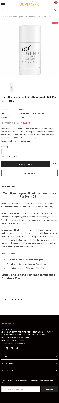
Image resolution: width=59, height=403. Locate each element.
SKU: (3, 113)
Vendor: (4, 110)
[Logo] (30, 3)
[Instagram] (7, 348)
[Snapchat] (17, 348)
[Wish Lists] (54, 164)
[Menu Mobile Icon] (3, 3)
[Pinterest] (12, 348)
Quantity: (5, 147)
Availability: (5, 117)
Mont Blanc (23, 110)
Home (3, 17)
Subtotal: (5, 157)
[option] (29, 50)
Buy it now (29, 173)
